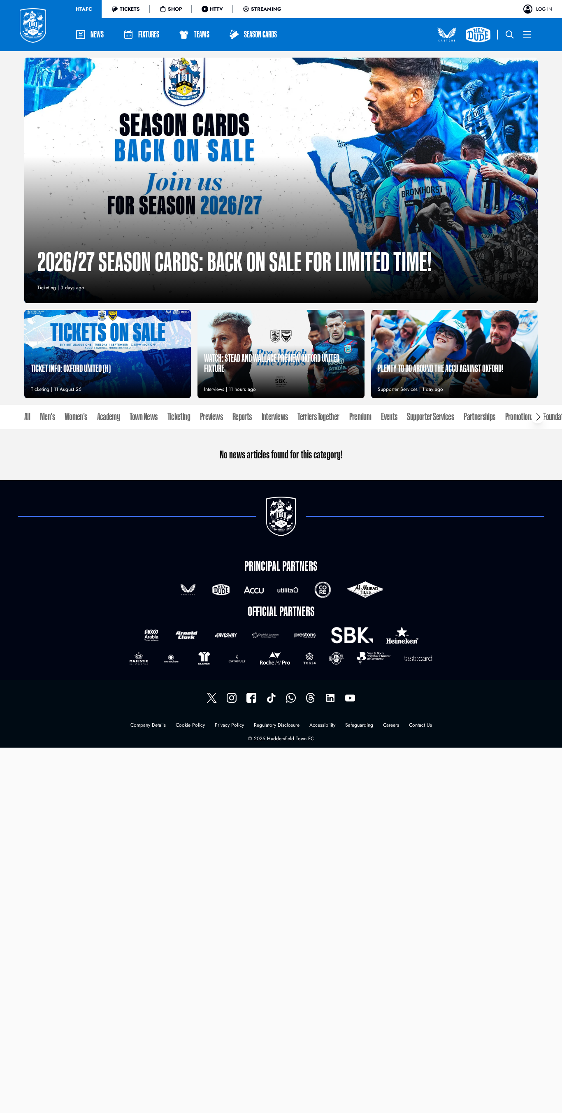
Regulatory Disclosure (277, 726)
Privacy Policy (229, 726)
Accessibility (322, 726)
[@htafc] (212, 698)
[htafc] (251, 698)
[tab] (84, 9)
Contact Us (420, 726)
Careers (391, 726)
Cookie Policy (190, 726)
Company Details (148, 726)
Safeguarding (359, 726)
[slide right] (537, 416)
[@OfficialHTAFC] (350, 698)
